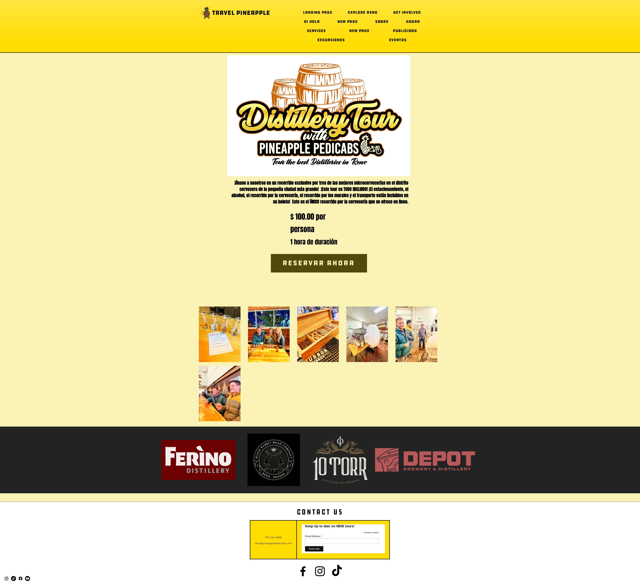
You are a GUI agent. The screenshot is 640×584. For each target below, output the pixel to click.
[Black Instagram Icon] (319, 571)
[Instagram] (6, 578)
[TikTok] (13, 578)
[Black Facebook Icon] (303, 571)
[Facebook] (20, 578)
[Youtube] (27, 578)
